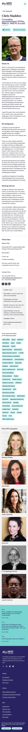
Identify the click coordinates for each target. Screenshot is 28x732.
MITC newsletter (6, 711)
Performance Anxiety (8, 392)
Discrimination (14, 366)
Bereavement (18, 349)
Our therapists (7, 11)
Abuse (13, 339)
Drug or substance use (9, 369)
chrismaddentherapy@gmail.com (12, 278)
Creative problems (8, 362)
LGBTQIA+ (18, 382)
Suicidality (15, 409)
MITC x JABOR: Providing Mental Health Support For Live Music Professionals (12, 613)
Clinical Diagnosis (7, 359)
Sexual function (7, 402)
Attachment (6, 346)
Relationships (21, 396)
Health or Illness (16, 379)
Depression (18, 362)
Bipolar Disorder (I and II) (10, 353)
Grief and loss (6, 379)
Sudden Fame (6, 409)
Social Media (6, 406)
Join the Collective (6, 714)
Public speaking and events (9, 692)
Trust (10, 416)
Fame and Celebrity (8, 372)
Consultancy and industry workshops (11, 694)
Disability (5, 366)
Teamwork (5, 412)
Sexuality (15, 402)
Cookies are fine (6, 728)
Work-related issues (8, 419)
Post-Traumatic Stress (9, 396)
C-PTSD (21, 353)
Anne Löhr (5, 543)
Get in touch (5, 682)
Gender (16, 376)
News (3, 609)
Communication (19, 359)
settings (3, 725)
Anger (12, 343)
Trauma (5, 416)
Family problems (7, 376)
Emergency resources (7, 680)
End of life (20, 369)
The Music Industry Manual (8, 697)
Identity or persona (8, 382)
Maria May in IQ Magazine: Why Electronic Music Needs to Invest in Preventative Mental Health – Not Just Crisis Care (13, 627)
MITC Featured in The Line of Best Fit (13, 639)
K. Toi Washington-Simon (9, 571)
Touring (13, 412)
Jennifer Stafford (7, 600)
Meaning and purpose (9, 386)
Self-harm (5, 399)
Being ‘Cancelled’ (7, 349)
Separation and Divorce (16, 399)
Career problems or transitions (11, 356)
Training (19, 412)
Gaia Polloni (5, 486)
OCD (14, 389)
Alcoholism (6, 343)
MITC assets (5, 717)
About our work (6, 709)
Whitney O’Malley (7, 457)
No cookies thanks (17, 728)
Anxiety (19, 343)
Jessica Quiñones (7, 514)
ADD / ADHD (6, 339)
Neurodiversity (7, 389)
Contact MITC (5, 706)
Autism (13, 346)
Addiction (20, 339)
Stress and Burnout (17, 406)
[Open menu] (25, 4)
